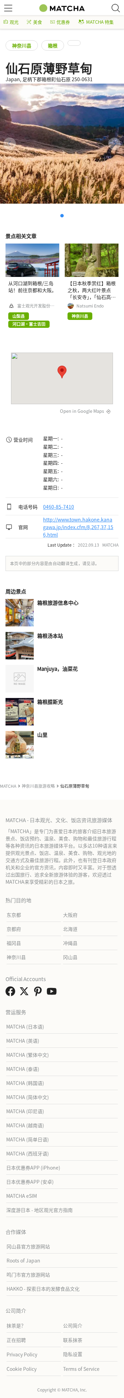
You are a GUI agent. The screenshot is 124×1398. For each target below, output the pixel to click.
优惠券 (63, 22)
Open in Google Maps (82, 411)
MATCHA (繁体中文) (27, 1054)
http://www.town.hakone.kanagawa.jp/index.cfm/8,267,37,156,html (78, 527)
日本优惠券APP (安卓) (30, 1181)
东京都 (14, 914)
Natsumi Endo (90, 306)
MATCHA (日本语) (25, 1026)
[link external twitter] (25, 993)
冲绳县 (70, 942)
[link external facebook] (12, 993)
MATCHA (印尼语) (25, 1111)
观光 (14, 22)
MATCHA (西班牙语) (27, 1153)
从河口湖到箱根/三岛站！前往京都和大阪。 (32, 286)
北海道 (70, 928)
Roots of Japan (23, 1260)
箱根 (53, 45)
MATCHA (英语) (22, 1040)
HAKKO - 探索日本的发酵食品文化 (43, 1288)
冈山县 (70, 957)
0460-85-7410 (58, 506)
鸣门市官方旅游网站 (28, 1274)
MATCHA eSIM (21, 1195)
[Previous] (9, 144)
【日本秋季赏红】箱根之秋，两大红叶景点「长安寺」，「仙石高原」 (92, 293)
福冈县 (14, 942)
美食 (37, 22)
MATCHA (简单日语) (27, 1139)
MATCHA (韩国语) (25, 1082)
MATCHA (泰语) (22, 1068)
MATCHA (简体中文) (27, 1097)
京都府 (14, 928)
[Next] (114, 144)
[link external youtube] (53, 993)
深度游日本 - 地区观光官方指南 (39, 1209)
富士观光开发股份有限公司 (35, 306)
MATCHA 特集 (100, 22)
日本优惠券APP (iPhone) (33, 1167)
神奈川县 (21, 45)
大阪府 (70, 914)
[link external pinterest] (39, 993)
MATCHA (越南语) (25, 1125)
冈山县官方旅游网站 (28, 1246)
